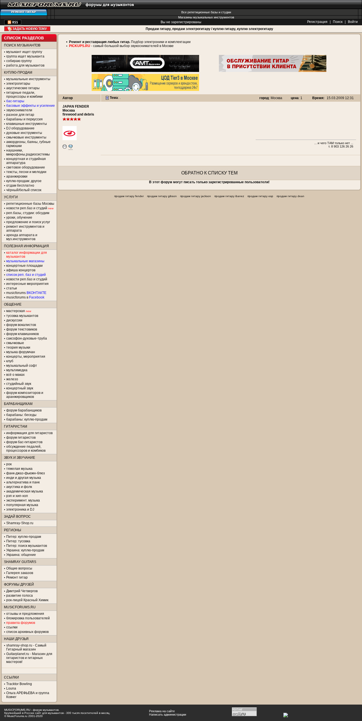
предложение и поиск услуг (28, 222)
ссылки (12, 627)
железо (12, 379)
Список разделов (24, 38)
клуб (9, 361)
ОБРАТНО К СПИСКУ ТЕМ (209, 172)
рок (9, 464)
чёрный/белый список (23, 190)
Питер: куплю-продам (23, 537)
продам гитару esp (260, 196)
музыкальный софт (21, 366)
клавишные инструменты (26, 124)
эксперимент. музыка (23, 500)
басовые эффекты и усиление (30, 106)
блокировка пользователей (28, 618)
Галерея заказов (19, 573)
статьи (11, 288)
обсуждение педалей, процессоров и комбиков (26, 449)
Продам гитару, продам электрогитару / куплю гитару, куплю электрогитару (209, 29)
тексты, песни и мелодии (26, 172)
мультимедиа (16, 370)
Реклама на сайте (162, 711)
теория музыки (18, 347)
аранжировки (16, 176)
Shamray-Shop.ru (19, 523)
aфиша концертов (20, 270)
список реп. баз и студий (26, 275)
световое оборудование (25, 167)
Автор (68, 98)
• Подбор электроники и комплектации (128, 42)
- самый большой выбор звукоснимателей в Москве (132, 46)
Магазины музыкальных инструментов (206, 17)
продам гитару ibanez (229, 196)
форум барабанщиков (24, 410)
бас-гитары (15, 101)
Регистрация (317, 22)
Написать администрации (167, 714)
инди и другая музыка (23, 478)
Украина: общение (21, 555)
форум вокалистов (21, 325)
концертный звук (19, 388)
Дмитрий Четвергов (22, 591)
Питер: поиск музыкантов (26, 546)
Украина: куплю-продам (25, 550)
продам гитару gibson (162, 196)
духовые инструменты (24, 133)
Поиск (337, 22)
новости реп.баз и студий (26, 279)
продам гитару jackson (195, 196)
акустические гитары (23, 88)
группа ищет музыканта (25, 56)
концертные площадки (24, 266)
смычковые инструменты (26, 137)
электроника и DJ (20, 509)
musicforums (26, 293)
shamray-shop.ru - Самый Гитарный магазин (26, 647)
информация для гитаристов (29, 433)
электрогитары (18, 84)
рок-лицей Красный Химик (27, 600)
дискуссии (14, 320)
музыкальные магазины (25, 261)
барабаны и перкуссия (24, 119)
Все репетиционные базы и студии (206, 12)
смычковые (15, 343)
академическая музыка (24, 491)
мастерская (15, 311)
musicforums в (25, 297)
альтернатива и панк (23, 482)
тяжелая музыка (19, 469)
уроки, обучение (19, 217)
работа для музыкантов (25, 65)
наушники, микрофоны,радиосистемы (28, 152)
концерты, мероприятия (25, 357)
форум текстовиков (21, 329)
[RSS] (12, 23)
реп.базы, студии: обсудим (27, 213)
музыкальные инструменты (28, 79)
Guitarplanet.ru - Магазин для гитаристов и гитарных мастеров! (29, 658)
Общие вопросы (19, 568)
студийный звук (18, 384)
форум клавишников (22, 334)
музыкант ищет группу (24, 52)
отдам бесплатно (20, 185)
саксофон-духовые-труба (26, 338)
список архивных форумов (27, 632)
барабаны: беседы (21, 415)
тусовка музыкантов (22, 316)
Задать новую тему (27, 28)
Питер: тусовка (18, 541)
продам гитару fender (129, 196)
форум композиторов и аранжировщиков (24, 395)
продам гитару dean (290, 196)
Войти (353, 22)
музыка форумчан (20, 352)
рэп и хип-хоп (17, 496)
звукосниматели (19, 110)
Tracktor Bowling (19, 684)
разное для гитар (20, 115)
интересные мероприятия (27, 284)
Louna (11, 688)
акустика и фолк (19, 487)
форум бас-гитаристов (24, 442)
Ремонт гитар (17, 577)
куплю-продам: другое (24, 181)
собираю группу (19, 61)
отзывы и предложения (25, 614)
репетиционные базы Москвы (30, 204)
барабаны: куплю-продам (26, 419)
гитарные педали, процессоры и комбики (24, 95)
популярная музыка (22, 505)
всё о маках (15, 375)
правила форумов (20, 623)
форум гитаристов (21, 438)
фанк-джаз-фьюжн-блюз (25, 473)
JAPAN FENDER (76, 106)
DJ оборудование (20, 128)
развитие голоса (19, 596)
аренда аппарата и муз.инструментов (21, 237)
